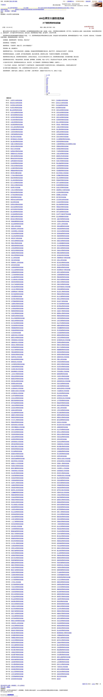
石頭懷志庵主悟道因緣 (17, 369)
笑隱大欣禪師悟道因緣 (17, 548)
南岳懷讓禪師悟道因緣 (17, 124)
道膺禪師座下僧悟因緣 (17, 291)
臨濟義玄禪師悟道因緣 (17, 151)
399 (47, 87)
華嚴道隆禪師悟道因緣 (63, 277)
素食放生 (62, 8)
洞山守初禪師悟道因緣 (63, 323)
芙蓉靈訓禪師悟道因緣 (62, 148)
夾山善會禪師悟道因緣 (17, 180)
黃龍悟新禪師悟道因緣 (63, 352)
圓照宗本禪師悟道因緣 (17, 337)
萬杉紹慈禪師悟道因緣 (17, 359)
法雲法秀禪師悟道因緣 (63, 337)
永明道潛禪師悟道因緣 (17, 248)
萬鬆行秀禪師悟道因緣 (18, 565)
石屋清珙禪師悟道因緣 (17, 572)
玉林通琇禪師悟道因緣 (17, 662)
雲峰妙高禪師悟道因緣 (63, 521)
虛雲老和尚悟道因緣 (16, 678)
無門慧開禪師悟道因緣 (63, 509)
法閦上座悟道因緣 (62, 407)
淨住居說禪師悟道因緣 (17, 286)
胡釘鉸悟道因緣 (15, 260)
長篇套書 (27, 9)
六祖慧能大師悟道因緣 (16, 105)
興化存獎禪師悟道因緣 (17, 255)
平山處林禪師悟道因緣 (63, 572)
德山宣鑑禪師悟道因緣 (62, 204)
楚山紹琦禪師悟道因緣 (17, 599)
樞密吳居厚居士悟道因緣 (63, 388)
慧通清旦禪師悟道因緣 (17, 465)
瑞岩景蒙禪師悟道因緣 (63, 497)
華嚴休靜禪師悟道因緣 (63, 294)
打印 (86, 684)
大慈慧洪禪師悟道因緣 (17, 509)
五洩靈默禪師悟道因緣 (17, 129)
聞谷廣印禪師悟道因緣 (17, 632)
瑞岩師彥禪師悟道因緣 (62, 209)
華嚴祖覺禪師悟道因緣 (17, 422)
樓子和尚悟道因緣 (61, 197)
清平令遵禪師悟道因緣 (62, 182)
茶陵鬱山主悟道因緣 (61, 194)
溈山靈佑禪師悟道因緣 (17, 141)
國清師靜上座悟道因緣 (17, 228)
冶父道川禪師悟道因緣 (17, 289)
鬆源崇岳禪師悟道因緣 (17, 502)
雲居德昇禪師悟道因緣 (17, 478)
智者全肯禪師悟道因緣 (63, 250)
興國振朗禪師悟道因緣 (17, 170)
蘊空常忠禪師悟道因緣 (63, 640)
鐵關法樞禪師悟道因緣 (17, 562)
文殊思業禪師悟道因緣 (17, 475)
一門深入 (71, 8)
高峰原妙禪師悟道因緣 (63, 555)
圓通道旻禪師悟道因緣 (17, 378)
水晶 (2, 693)
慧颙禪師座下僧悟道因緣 (63, 257)
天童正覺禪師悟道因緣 (17, 313)
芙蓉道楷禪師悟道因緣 (63, 308)
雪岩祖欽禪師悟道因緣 (63, 528)
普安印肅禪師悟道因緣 (63, 482)
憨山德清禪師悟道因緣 (63, 630)
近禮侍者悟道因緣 (62, 456)
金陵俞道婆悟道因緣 (16, 410)
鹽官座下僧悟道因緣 (16, 238)
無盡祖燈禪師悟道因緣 (63, 625)
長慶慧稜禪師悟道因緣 (17, 216)
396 (47, 83)
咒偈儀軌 (22, 9)
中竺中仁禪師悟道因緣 (17, 419)
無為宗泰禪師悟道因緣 (63, 405)
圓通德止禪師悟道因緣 (63, 313)
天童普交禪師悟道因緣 (63, 376)
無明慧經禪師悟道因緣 (17, 642)
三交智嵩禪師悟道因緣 (17, 274)
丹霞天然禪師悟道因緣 (17, 165)
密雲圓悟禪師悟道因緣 (17, 635)
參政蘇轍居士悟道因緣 (17, 371)
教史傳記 (67, 8)
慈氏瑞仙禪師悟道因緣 (17, 381)
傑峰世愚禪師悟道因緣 (63, 582)
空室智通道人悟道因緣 (63, 371)
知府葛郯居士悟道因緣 (63, 470)
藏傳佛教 (52, 8)
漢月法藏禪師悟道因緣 (17, 645)
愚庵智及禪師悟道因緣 (63, 540)
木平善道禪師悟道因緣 (17, 194)
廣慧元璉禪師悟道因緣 (63, 272)
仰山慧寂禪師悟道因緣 (17, 236)
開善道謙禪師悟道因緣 (63, 449)
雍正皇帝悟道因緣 (62, 676)
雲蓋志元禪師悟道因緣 (17, 185)
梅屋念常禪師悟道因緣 (63, 548)
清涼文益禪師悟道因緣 (63, 231)
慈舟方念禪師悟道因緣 (63, 664)
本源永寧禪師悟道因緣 (17, 567)
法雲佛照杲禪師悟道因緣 (18, 364)
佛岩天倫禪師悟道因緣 (17, 550)
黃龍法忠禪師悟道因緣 (63, 434)
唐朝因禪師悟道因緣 (16, 197)
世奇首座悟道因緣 (62, 439)
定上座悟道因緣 (15, 257)
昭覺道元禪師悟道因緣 (63, 417)
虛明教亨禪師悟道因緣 (17, 555)
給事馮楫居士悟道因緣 (17, 441)
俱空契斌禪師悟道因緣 (17, 618)
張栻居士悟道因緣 (62, 422)
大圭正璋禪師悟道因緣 (63, 579)
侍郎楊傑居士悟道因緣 (17, 340)
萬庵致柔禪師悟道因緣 (63, 502)
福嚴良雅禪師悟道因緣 (63, 325)
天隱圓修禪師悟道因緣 (63, 635)
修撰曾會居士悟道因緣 (17, 335)
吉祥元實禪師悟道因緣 (63, 320)
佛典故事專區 (4, 9)
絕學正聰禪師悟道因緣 (63, 618)
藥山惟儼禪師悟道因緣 (62, 163)
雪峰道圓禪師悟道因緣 (17, 352)
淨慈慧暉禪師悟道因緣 (63, 318)
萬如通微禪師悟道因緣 (63, 649)
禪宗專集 (47, 8)
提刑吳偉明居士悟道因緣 (63, 461)
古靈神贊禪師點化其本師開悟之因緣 (66, 144)
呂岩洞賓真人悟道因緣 (17, 231)
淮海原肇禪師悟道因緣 (63, 507)
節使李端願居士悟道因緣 (63, 286)
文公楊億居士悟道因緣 (17, 279)
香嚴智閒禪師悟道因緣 (63, 236)
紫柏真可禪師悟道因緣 (17, 630)
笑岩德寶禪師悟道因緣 (63, 623)
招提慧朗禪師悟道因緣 (62, 168)
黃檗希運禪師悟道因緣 (62, 141)
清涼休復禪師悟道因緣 (17, 233)
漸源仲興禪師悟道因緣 (17, 177)
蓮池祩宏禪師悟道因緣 (63, 628)
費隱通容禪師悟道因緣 (17, 647)
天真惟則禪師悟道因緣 (17, 574)
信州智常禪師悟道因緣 (17, 117)
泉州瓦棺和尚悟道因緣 (17, 209)
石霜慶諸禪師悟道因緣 (62, 175)
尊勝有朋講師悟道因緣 (63, 369)
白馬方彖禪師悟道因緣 (17, 674)
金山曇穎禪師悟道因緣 (17, 277)
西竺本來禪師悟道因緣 (17, 594)
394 (47, 80)
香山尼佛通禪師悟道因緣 (18, 318)
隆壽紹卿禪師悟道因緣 (17, 221)
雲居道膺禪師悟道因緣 (63, 289)
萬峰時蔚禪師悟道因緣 (63, 589)
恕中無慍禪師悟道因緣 (17, 577)
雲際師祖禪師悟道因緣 (62, 146)
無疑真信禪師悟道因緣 (17, 666)
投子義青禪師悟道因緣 (63, 303)
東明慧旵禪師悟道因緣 (63, 596)
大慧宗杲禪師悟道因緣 (63, 410)
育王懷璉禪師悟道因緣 (63, 330)
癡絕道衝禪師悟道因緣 (63, 516)
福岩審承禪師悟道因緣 (17, 306)
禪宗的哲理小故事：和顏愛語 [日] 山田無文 (13, 685)
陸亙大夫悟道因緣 (15, 148)
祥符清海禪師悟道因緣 (17, 432)
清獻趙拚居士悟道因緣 (17, 342)
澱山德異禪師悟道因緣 (63, 550)
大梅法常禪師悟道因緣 (62, 127)
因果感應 (57, 8)
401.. (47, 90)
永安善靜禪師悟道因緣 (62, 192)
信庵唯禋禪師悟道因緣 (17, 485)
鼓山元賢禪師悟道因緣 (17, 671)
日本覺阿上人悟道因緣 (63, 468)
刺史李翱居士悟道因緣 (62, 173)
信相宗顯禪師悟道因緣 (63, 386)
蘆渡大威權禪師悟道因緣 (63, 657)
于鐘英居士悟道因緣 (62, 666)
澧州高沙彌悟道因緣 (16, 173)
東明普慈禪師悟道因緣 (63, 603)
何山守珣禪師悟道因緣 (63, 429)
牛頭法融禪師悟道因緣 (62, 105)
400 (47, 88)
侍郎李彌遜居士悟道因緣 (18, 427)
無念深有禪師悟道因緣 (63, 671)
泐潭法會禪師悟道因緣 (62, 131)
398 (47, 86)
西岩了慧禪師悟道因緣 (17, 533)
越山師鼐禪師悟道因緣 (17, 223)
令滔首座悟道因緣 (16, 332)
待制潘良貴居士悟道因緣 (63, 475)
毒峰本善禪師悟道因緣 (63, 606)
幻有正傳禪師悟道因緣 (17, 625)
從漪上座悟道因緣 (62, 260)
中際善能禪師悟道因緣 (17, 480)
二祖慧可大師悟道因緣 (16, 100)
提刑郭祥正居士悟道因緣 (63, 398)
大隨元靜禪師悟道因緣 (17, 405)
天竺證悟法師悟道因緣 (62, 199)
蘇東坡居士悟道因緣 (16, 361)
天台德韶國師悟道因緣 (63, 243)
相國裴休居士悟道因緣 (17, 153)
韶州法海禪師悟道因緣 (62, 110)
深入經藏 (26, 8)
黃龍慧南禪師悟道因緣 (17, 282)
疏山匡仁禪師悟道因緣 (63, 291)
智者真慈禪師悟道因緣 (63, 487)
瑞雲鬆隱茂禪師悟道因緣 (63, 577)
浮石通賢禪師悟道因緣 (63, 654)
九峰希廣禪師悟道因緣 (17, 366)
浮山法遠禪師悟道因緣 (17, 269)
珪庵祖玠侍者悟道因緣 (17, 606)
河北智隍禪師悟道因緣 (17, 119)
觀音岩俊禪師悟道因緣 (17, 192)
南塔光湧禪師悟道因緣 (17, 240)
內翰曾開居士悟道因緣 (17, 470)
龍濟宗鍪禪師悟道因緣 (63, 504)
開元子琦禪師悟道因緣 (63, 347)
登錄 (10, 1)
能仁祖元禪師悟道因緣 (17, 456)
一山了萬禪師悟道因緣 (17, 521)
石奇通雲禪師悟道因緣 (63, 652)
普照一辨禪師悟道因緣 (63, 511)
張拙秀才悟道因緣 (15, 187)
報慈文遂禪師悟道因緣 (63, 248)
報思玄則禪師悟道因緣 (17, 250)
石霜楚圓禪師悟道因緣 (63, 274)
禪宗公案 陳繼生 (5, 687)
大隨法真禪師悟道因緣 (62, 153)
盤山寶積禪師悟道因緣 (62, 129)
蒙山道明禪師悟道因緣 (16, 110)
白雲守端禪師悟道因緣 (17, 395)
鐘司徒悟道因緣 (15, 265)
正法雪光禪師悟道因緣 (63, 608)
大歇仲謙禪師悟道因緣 (17, 516)
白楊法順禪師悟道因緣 (17, 436)
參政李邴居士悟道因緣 (17, 461)
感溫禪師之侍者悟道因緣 (63, 190)
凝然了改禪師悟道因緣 (17, 613)
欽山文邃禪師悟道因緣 (63, 296)
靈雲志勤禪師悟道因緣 (17, 156)
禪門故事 (13, 11)
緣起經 (59, 678)
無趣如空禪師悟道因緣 (63, 613)
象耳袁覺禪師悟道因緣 (63, 419)
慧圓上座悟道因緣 (62, 359)
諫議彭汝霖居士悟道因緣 (18, 390)
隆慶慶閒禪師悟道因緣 (63, 349)
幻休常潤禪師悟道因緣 (17, 640)
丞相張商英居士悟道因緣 (63, 381)
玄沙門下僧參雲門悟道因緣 (63, 214)
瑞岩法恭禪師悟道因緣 (17, 320)
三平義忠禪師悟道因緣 (17, 175)
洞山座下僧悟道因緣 (62, 301)
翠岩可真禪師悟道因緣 (63, 279)
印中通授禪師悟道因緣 (17, 664)
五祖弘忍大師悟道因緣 (62, 102)
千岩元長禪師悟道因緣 (17, 586)
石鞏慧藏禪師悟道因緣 (17, 134)
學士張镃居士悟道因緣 (17, 504)
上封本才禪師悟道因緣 (17, 373)
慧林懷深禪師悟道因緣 (63, 342)
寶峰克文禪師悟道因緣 (63, 344)
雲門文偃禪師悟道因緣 (62, 211)
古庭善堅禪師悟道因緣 (63, 599)
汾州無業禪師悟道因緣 (62, 134)
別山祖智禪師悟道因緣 (63, 531)
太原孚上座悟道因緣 (62, 223)
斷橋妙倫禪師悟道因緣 (17, 531)
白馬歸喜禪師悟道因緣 (17, 308)
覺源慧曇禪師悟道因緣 (17, 560)
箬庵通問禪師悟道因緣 (63, 659)
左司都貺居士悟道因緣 (17, 393)
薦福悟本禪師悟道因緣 (17, 453)
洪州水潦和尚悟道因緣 (62, 136)
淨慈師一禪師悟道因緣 (63, 463)
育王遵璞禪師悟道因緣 (63, 453)
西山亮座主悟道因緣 (16, 136)
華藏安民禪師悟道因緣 (17, 417)
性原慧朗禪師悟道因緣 (63, 538)
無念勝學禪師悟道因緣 (63, 591)
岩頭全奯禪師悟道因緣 (17, 206)
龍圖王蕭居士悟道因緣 (17, 446)
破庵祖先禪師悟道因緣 (63, 499)
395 (47, 82)
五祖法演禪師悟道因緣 (17, 398)
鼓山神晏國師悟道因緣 (62, 216)
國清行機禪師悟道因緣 (17, 468)
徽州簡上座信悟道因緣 (17, 490)
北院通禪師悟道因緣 (16, 296)
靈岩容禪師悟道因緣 (62, 601)
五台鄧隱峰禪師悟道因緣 (63, 139)
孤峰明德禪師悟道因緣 (63, 560)
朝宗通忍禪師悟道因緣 (17, 649)
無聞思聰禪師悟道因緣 (63, 570)
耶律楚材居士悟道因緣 (63, 565)
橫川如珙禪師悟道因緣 (63, 536)
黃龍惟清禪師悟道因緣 (17, 354)
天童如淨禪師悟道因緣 (63, 495)
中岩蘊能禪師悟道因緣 (17, 386)
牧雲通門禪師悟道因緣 (17, 654)
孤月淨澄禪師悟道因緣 (17, 608)
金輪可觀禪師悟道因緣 (63, 219)
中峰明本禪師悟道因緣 (63, 567)
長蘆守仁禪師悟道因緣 (17, 482)
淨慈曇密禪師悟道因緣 (63, 485)
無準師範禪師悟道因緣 (17, 514)
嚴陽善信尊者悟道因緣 (62, 156)
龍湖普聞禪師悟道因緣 (62, 185)
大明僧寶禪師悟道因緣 (17, 528)
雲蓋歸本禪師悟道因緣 (63, 221)
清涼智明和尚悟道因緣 (17, 325)
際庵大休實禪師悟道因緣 (18, 620)
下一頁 (48, 93)
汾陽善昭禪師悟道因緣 (17, 267)
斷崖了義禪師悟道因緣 (17, 570)
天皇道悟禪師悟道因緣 (62, 202)
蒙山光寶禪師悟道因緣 (62, 122)
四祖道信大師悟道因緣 (16, 102)
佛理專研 (15, 8)
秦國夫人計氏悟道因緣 (17, 463)
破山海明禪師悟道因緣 (63, 645)
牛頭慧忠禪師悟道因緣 (16, 107)
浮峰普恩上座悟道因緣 (17, 623)
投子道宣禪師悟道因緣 (17, 323)
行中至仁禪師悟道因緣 (17, 543)
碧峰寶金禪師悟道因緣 (63, 584)
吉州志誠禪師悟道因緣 (17, 112)
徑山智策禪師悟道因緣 (63, 393)
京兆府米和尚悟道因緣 (63, 238)
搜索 (16, 1)
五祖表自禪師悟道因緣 (17, 407)
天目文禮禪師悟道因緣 (63, 514)
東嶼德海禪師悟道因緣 (63, 557)
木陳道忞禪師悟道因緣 (17, 652)
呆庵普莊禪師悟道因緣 (17, 589)
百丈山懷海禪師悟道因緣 (17, 127)
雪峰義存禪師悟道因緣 (62, 206)
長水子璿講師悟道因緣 (17, 284)
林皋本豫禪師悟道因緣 (17, 659)
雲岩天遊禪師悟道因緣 (63, 383)
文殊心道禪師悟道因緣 (17, 429)
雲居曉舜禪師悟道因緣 (17, 330)
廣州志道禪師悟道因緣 (62, 117)
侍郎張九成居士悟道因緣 (63, 458)
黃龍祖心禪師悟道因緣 (17, 344)
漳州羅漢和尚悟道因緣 (62, 158)
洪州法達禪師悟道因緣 (62, 112)
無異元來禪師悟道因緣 (63, 669)
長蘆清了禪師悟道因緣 (63, 311)
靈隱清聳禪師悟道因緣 (17, 245)
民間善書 (36, 9)
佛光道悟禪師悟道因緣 (17, 536)
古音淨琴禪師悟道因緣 (63, 616)
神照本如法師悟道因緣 (17, 199)
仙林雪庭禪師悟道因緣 (17, 628)
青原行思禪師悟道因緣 (62, 160)
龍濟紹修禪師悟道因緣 (63, 233)
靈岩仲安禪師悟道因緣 (63, 465)
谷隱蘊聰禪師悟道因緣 (17, 272)
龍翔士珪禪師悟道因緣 (63, 432)
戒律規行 (17, 9)
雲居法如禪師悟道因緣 (63, 436)
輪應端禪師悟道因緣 (62, 373)
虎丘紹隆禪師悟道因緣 (17, 412)
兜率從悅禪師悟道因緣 (63, 361)
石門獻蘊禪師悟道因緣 (17, 301)
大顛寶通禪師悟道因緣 (62, 165)
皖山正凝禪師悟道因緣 (63, 526)
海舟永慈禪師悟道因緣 (17, 603)
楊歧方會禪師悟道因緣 (63, 282)
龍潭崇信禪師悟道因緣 (17, 204)
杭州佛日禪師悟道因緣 (17, 298)
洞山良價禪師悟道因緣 (62, 177)
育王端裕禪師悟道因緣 (63, 412)
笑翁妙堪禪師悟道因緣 (17, 497)
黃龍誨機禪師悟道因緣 (63, 226)
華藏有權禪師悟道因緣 (17, 495)
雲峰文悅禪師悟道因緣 (63, 284)
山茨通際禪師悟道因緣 (63, 662)
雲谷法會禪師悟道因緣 (63, 620)
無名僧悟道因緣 (15, 202)
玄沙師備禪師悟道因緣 (17, 214)
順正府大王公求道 (8, 693)
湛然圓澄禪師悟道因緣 (17, 669)
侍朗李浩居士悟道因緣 (63, 492)
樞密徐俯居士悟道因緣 (17, 424)
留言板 (100, 1)
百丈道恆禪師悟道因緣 (63, 245)
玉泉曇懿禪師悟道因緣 (63, 451)
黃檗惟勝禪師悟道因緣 (17, 347)
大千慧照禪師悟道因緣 (17, 579)
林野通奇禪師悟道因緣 (17, 657)
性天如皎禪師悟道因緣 (17, 596)
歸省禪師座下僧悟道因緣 (63, 269)
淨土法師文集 (41, 8)
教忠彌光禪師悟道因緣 (63, 446)
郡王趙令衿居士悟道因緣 (63, 424)
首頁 (2, 11)
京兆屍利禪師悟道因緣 (17, 168)
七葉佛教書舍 (10, 694)
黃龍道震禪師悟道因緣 (17, 376)
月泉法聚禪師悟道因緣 (17, 616)
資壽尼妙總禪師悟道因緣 (18, 458)
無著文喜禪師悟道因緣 (63, 240)
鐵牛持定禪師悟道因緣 (17, 557)
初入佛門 (10, 8)
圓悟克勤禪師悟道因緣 (17, 400)
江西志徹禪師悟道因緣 (62, 114)
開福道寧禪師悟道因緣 (63, 403)
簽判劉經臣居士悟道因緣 (63, 340)
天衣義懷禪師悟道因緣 (63, 332)
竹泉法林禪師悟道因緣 (63, 545)
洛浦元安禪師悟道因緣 (62, 187)
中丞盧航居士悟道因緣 (63, 390)
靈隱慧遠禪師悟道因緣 (63, 415)
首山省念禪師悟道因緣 (63, 265)
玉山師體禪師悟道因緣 (63, 553)
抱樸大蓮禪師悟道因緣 (63, 637)
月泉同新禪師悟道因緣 (17, 591)
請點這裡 (88, 1)
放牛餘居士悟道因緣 (16, 526)
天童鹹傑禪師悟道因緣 (17, 492)
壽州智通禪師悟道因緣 (17, 114)
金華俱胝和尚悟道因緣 (17, 160)
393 (47, 79)
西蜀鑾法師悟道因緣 (16, 383)
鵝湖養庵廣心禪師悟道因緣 (64, 632)
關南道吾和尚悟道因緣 (17, 158)
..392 (47, 78)
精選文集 (32, 9)
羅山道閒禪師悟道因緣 (17, 211)
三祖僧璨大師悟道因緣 (62, 100)
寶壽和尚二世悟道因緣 (17, 262)
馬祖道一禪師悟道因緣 (62, 124)
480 (47, 91)
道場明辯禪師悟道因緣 (17, 439)
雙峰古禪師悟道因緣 (16, 243)
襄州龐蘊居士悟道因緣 (17, 139)
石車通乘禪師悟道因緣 (63, 647)
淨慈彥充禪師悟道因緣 (17, 487)
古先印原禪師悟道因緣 (63, 586)
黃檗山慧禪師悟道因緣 (63, 298)
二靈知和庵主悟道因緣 (63, 378)
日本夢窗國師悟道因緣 (63, 574)
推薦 (83, 684)
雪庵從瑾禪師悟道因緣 (17, 499)
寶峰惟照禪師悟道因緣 (17, 311)
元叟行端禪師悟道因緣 (17, 519)
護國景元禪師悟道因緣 (17, 415)
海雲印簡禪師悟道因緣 (17, 553)
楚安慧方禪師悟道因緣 (63, 473)
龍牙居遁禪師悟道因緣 (17, 294)
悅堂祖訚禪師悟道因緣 (17, 524)
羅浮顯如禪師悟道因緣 (63, 306)
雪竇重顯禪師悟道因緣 (17, 327)
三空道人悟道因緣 (16, 582)
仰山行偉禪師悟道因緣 (17, 349)
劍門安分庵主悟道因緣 (63, 490)
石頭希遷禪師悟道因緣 (17, 163)
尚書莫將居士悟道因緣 (63, 444)
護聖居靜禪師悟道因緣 (17, 444)
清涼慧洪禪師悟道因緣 (63, 366)
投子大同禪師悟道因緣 (17, 182)
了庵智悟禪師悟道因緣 (63, 524)
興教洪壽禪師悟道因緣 (63, 252)
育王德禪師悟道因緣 (16, 451)
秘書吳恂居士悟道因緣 (63, 357)
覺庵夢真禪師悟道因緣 (17, 538)
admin (93, 684)
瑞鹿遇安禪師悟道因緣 (17, 252)
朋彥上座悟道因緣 (16, 226)
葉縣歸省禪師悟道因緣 (63, 267)
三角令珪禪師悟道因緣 (17, 190)
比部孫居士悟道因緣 (62, 395)
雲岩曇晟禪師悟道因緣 (62, 170)
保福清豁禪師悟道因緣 (63, 228)
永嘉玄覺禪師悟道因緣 (17, 122)
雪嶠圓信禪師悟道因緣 (17, 637)
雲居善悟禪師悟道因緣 (17, 434)
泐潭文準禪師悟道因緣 (63, 364)
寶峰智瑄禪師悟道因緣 (63, 611)
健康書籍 (41, 9)
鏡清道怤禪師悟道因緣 (17, 219)
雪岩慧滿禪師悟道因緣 (63, 562)
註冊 (13, 1)
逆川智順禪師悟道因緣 (17, 584)
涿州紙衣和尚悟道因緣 (63, 255)
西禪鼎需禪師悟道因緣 (17, 449)
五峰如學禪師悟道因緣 (63, 642)
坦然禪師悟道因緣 (60, 107)
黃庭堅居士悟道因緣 (16, 357)
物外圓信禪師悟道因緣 (17, 601)
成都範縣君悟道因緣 (62, 427)
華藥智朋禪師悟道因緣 (63, 315)
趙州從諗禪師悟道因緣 (17, 146)
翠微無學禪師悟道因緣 (62, 180)
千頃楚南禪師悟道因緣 (62, 151)
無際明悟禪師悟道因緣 (63, 594)
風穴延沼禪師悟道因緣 (63, 262)
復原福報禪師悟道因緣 (63, 543)
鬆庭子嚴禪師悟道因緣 (17, 611)
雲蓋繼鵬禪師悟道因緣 (63, 327)
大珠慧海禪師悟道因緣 (17, 131)
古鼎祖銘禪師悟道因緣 (17, 545)
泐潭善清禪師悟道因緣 (63, 354)
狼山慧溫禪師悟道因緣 (63, 478)
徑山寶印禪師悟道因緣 (17, 473)
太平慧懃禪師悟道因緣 (63, 400)
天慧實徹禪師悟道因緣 (17, 676)
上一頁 (48, 75)
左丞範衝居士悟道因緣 (17, 388)
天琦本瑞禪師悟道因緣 (63, 533)
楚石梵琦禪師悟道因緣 (17, 540)
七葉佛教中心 (70, 1)
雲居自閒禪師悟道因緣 (63, 519)
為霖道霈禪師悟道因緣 (63, 674)
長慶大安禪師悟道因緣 (17, 144)
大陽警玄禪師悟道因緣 (17, 303)
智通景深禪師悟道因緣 (17, 315)
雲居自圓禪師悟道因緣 (63, 480)
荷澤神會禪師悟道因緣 (62, 119)
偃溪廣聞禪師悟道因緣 (17, 507)
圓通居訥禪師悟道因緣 (63, 335)
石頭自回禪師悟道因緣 (63, 441)
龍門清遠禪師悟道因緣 (17, 403)
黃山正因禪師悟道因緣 (17, 511)
